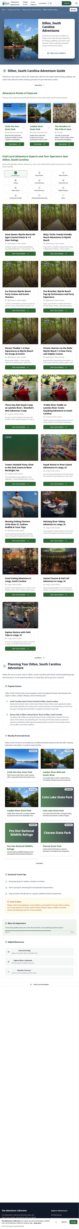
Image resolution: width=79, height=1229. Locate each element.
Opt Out (64, 1222)
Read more (37, 1223)
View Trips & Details (18, 254)
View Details (13, 144)
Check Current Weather (41, 984)
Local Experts (33, 3)
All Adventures (56, 1215)
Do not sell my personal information (13, 1226)
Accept (73, 1222)
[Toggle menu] (75, 3)
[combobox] (55, 3)
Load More (38, 658)
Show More (38, 85)
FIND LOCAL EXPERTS (58, 53)
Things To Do (25, 3)
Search (66, 3)
